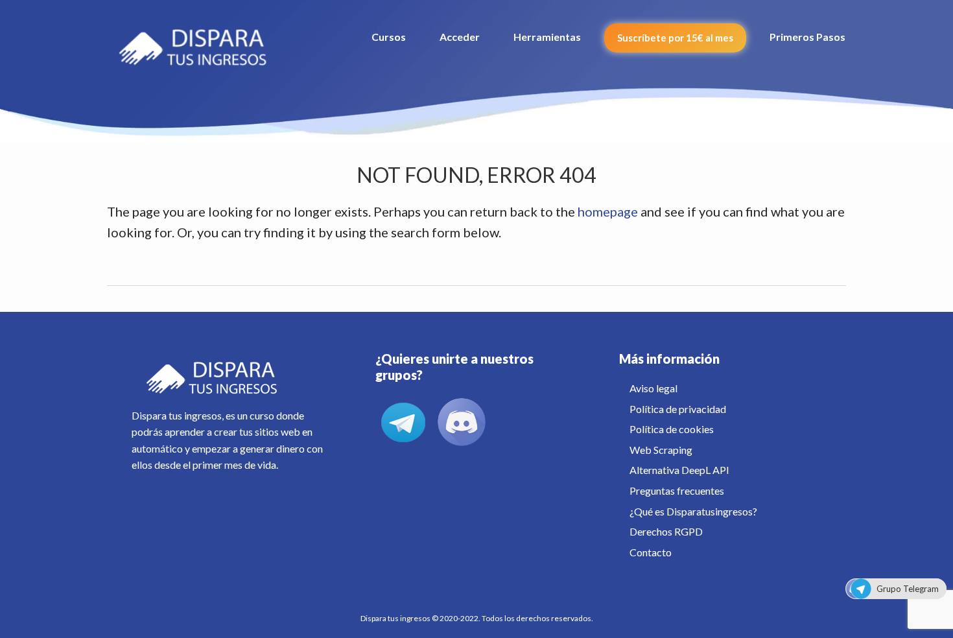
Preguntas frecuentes (676, 490)
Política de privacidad (677, 409)
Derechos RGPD (666, 531)
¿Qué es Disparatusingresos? (693, 511)
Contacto (650, 552)
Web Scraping (660, 449)
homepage (608, 211)
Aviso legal (653, 388)
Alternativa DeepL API (679, 470)
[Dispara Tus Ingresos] (199, 42)
